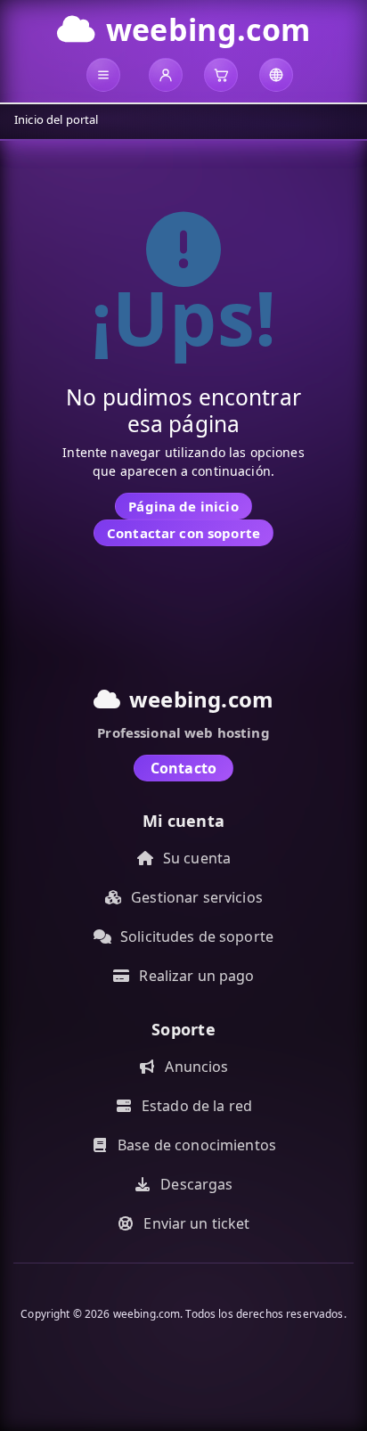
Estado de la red (197, 1106)
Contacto (183, 768)
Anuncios (196, 1066)
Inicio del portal (56, 119)
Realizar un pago (196, 975)
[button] (103, 75)
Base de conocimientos (197, 1145)
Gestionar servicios (197, 897)
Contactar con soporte (183, 533)
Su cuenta (197, 858)
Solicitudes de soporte (196, 936)
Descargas (196, 1184)
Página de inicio (183, 506)
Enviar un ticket (196, 1223)
